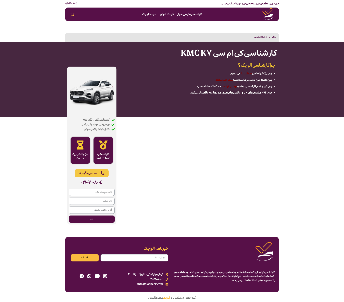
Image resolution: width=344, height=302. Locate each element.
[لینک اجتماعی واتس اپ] (89, 276)
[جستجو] (72, 14)
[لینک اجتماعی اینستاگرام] (105, 276)
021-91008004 (71, 4)
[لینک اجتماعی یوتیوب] (97, 276)
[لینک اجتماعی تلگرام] (82, 276)
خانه (274, 37)
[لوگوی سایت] (267, 14)
